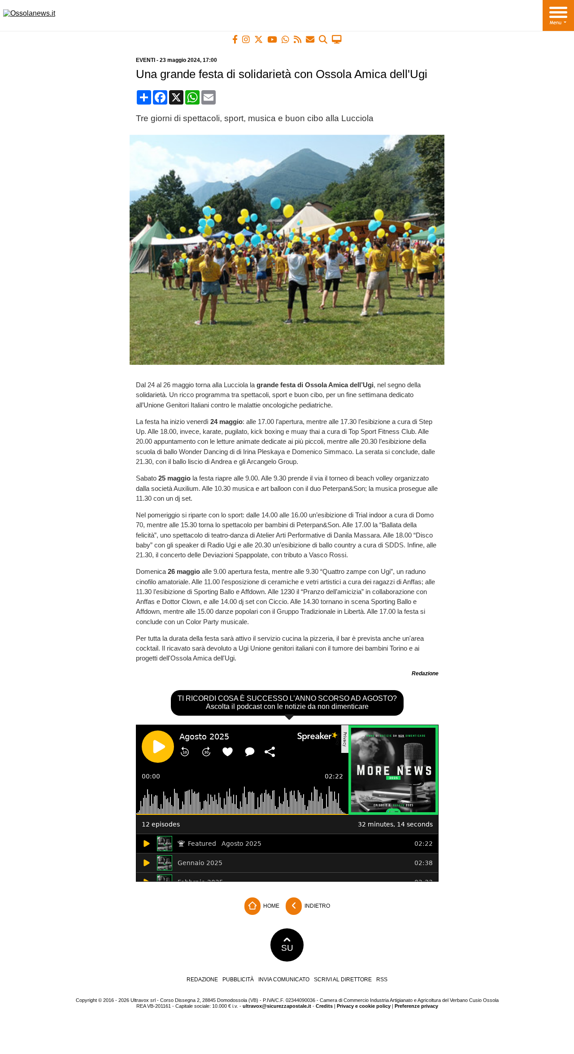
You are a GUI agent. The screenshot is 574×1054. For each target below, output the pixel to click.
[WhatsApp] (285, 39)
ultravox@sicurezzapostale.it (277, 1006)
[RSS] (297, 39)
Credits (324, 1006)
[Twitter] (258, 39)
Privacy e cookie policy (364, 1006)
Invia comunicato (283, 979)
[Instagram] (246, 39)
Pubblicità (238, 979)
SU (287, 948)
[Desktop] (337, 39)
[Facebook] (235, 39)
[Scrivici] (310, 39)
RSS (381, 979)
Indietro (316, 905)
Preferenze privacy (416, 1006)
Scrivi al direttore (343, 979)
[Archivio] (323, 39)
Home (270, 905)
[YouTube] (272, 39)
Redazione (202, 979)
